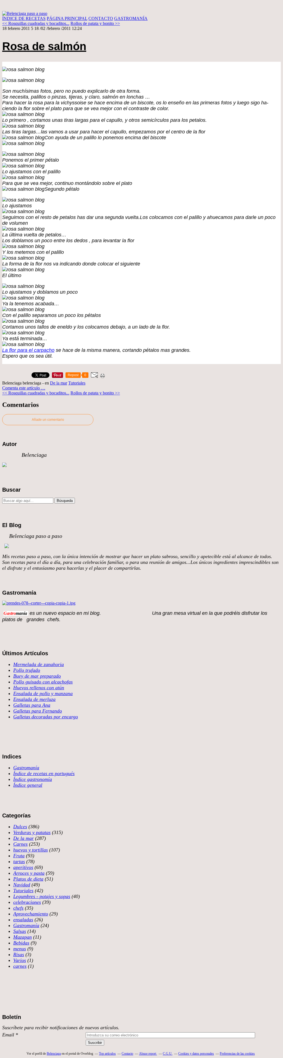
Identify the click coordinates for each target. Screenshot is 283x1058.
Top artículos (107, 1054)
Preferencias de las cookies (237, 1054)
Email (8, 1035)
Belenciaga (54, 1054)
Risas (18, 954)
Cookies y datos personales (196, 1054)
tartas (19, 861)
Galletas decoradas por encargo (45, 716)
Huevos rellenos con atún (38, 687)
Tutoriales (76, 383)
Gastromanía (26, 767)
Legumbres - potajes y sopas (41, 896)
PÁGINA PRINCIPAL (67, 18)
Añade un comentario (48, 420)
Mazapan (22, 937)
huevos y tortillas (30, 850)
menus (19, 948)
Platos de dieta (28, 879)
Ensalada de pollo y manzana (43, 693)
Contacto (127, 1054)
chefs (18, 908)
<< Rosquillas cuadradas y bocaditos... (35, 23)
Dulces (20, 826)
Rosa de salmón (44, 46)
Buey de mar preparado (37, 676)
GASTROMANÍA (131, 18)
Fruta (19, 855)
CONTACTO (100, 18)
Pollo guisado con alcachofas (43, 682)
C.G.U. (167, 1054)
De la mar (58, 383)
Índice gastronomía (32, 779)
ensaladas (23, 919)
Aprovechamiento (30, 914)
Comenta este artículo (21, 388)
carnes (20, 966)
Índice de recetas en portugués (44, 773)
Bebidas (21, 943)
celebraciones (27, 902)
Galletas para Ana (31, 705)
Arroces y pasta (28, 873)
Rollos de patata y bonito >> (95, 23)
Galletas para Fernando (37, 711)
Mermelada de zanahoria (38, 664)
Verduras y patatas (32, 832)
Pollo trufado (26, 670)
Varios (19, 960)
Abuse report (148, 1054)
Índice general (27, 785)
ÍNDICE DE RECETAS (24, 18)
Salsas (19, 931)
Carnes (20, 844)
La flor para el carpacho (28, 350)
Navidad (21, 884)
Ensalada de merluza (34, 699)
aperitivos (23, 867)
